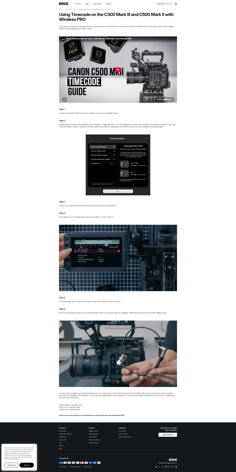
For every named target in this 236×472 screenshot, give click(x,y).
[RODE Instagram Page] (162, 467)
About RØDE (122, 431)
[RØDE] (63, 3)
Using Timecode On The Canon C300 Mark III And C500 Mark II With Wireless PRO (87, 9)
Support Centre (93, 431)
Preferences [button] (12, 465)
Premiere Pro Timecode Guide (69, 409)
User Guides (97, 3)
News (60, 9)
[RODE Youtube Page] (166, 467)
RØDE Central (113, 113)
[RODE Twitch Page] (172, 467)
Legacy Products (94, 443)
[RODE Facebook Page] (156, 467)
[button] (176, 4)
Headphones (62, 437)
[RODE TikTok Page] (169, 467)
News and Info (123, 434)
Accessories (62, 440)
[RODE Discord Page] (176, 467)
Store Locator (93, 437)
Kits (60, 443)
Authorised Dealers (94, 440)
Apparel (61, 445)
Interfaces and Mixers (65, 434)
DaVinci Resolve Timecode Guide (70, 405)
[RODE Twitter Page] (159, 467)
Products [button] (78, 3)
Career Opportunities (125, 437)
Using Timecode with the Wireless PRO (110, 415)
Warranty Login (93, 434)
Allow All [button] (27, 465)
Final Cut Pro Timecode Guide (69, 407)
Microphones (63, 431)
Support (108, 3)
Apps (87, 3)
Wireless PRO (141, 26)
